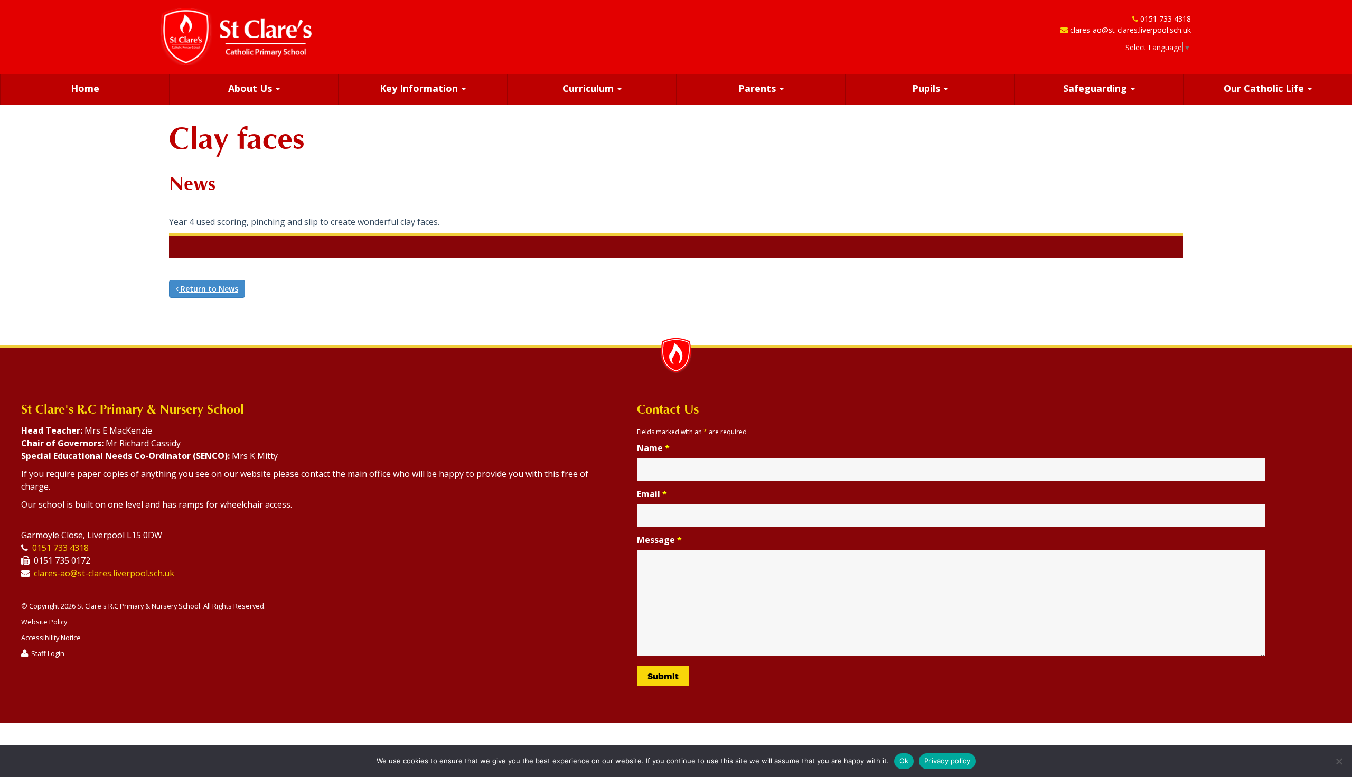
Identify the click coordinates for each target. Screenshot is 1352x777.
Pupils (927, 88)
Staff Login (47, 653)
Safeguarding (1096, 88)
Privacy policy (947, 760)
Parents (758, 88)
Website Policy (44, 621)
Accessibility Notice (51, 637)
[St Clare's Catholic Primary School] (236, 36)
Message (659, 540)
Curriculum (589, 88)
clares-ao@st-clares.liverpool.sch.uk (1130, 30)
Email (652, 494)
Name (653, 448)
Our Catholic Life (1265, 88)
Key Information (420, 88)
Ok (904, 760)
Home (85, 88)
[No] (1339, 761)
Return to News (208, 289)
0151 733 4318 (1165, 19)
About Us (251, 88)
